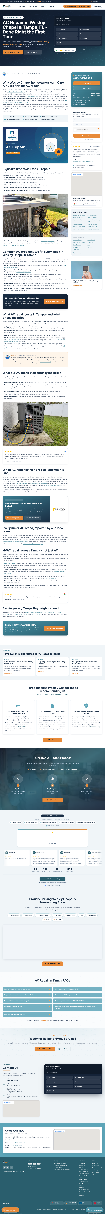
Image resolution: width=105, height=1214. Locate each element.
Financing (60, 1207)
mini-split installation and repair (33, 544)
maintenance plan (14, 340)
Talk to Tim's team (53, 740)
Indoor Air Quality (92, 226)
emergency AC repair (47, 241)
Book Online (64, 1046)
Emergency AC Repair (79, 215)
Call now (88, 83)
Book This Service (31, 52)
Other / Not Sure (63, 42)
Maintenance (85, 29)
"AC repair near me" (33, 96)
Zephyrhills (6, 614)
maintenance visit (45, 362)
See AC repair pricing (94, 727)
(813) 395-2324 (30, 1)
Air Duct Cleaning (92, 217)
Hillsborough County (79, 242)
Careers (78, 1207)
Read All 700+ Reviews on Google (51, 876)
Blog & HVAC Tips (69, 1207)
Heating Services (78, 220)
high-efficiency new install (38, 483)
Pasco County (91, 240)
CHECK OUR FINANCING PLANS (14, 1169)
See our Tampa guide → (23, 272)
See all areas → (78, 253)
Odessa (58, 612)
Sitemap (100, 1207)
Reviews (54, 1207)
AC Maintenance (92, 215)
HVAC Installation (78, 217)
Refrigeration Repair (78, 229)
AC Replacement (77, 224)
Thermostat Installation (94, 229)
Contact (52, 6)
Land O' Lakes (47, 612)
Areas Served (33, 6)
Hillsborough (25, 614)
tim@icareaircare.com (13, 1083)
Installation (62, 34)
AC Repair (62, 29)
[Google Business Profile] (4, 1165)
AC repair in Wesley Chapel (16, 92)
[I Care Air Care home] (7, 6)
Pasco (18, 614)
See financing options (14, 518)
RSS (96, 1207)
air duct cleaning (51, 578)
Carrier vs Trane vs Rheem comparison (15, 541)
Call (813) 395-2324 (13, 52)
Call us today (44, 1018)
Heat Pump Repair (92, 224)
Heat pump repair (10, 563)
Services (22, 6)
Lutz (54, 612)
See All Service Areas (53, 961)
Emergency (85, 38)
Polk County (91, 242)
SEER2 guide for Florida (53, 485)
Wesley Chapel (29, 612)
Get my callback (87, 136)
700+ (46, 867)
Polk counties (36, 614)
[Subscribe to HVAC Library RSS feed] (11, 1165)
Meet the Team (47, 1207)
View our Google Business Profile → (86, 204)
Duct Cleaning (63, 38)
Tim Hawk (16, 73)
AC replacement (22, 483)
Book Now (98, 6)
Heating (84, 34)
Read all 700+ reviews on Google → (83, 161)
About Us (43, 6)
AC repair (34, 763)
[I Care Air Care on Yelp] (7, 1165)
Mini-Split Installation (79, 226)
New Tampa (38, 612)
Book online (87, 88)
